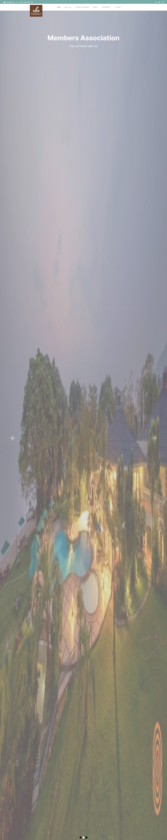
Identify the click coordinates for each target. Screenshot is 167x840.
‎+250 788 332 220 (26, 2)
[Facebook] (156, 2)
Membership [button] (106, 7)
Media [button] (95, 7)
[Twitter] (159, 2)
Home (59, 7)
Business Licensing (82, 7)
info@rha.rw (10, 2)
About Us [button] (67, 7)
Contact (118, 7)
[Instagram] (162, 2)
